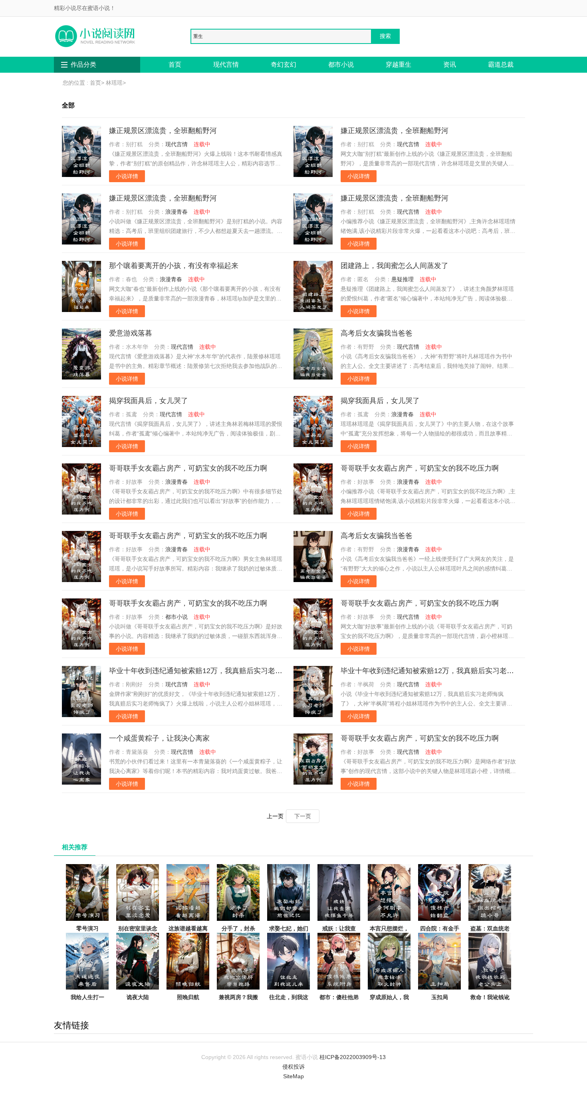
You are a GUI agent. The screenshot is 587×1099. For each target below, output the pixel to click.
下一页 (302, 816)
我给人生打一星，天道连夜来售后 (87, 1007)
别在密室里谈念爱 (137, 933)
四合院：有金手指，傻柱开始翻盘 (439, 938)
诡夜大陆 (138, 997)
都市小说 (341, 64)
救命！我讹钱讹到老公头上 (490, 1002)
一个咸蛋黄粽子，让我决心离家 (159, 738)
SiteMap (293, 1076)
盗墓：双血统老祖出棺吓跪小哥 (490, 933)
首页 (175, 64)
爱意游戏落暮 (130, 333)
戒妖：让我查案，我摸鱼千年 (339, 933)
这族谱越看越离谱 (188, 933)
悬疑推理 (402, 279)
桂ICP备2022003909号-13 (352, 1057)
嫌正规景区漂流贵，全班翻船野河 (163, 131)
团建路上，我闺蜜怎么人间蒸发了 (394, 266)
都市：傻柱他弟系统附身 (339, 1002)
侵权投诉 (293, 1066)
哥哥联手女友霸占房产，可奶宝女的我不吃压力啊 (188, 468)
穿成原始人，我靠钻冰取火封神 (389, 1002)
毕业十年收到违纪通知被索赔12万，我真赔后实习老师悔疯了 (206, 671)
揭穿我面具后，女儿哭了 (148, 401)
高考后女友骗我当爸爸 (376, 333)
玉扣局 (439, 997)
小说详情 (127, 176)
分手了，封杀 (238, 928)
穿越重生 (398, 64)
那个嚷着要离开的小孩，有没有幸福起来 (173, 266)
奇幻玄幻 (283, 64)
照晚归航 (188, 997)
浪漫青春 (176, 212)
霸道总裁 (501, 64)
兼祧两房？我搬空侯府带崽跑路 (238, 1002)
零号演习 (87, 928)
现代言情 (226, 64)
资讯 (449, 64)
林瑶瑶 (114, 82)
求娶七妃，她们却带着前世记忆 (288, 933)
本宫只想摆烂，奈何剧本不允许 (389, 933)
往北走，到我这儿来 (288, 1002)
